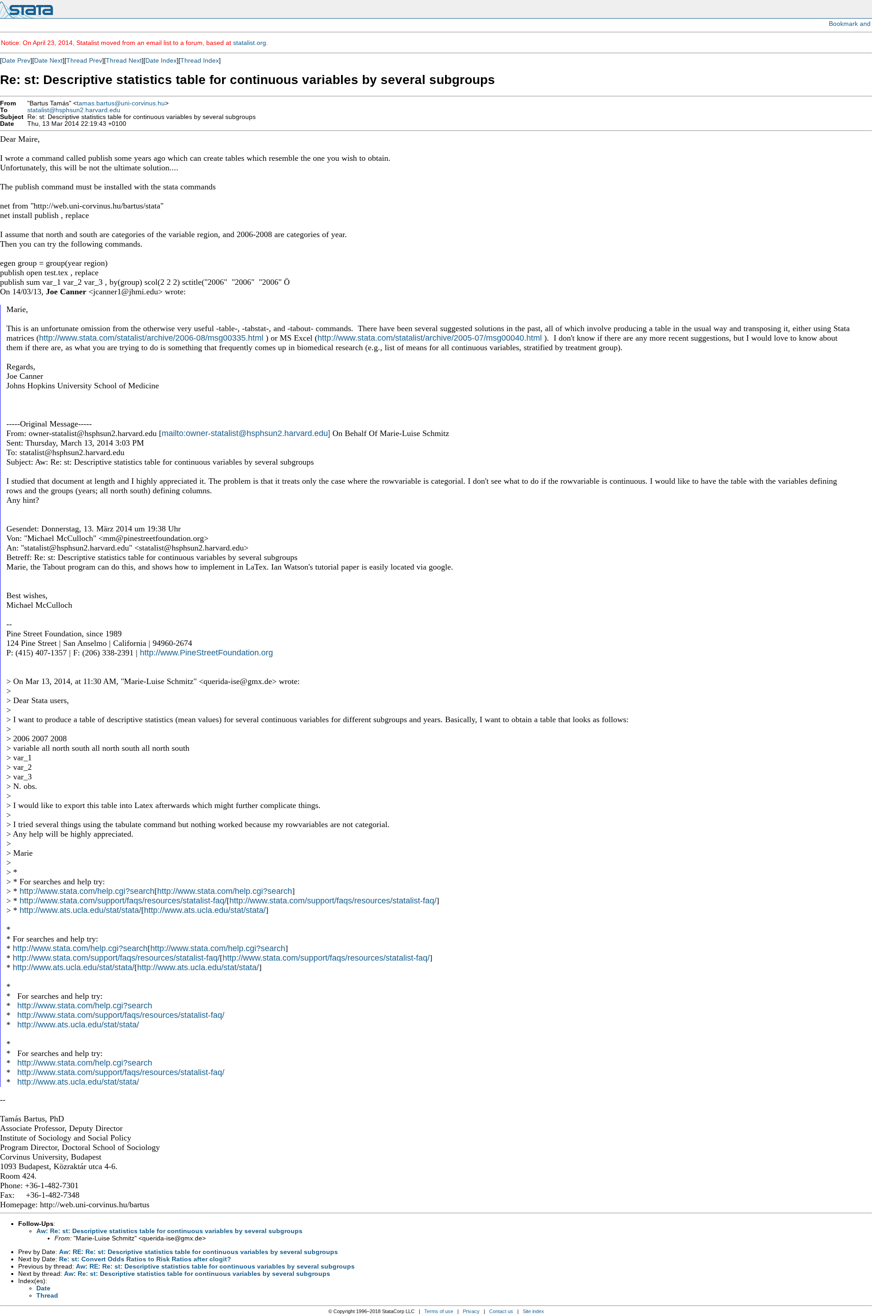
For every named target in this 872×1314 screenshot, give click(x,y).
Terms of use (438, 1311)
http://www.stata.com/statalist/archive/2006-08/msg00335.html (151, 337)
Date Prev (16, 60)
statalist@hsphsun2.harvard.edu (73, 110)
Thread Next (124, 60)
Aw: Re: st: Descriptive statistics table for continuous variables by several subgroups (169, 1231)
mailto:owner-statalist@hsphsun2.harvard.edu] (246, 433)
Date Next (48, 60)
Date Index (161, 60)
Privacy (471, 1311)
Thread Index (199, 60)
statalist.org (249, 42)
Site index (533, 1311)
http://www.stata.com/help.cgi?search (87, 891)
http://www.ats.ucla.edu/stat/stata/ (80, 910)
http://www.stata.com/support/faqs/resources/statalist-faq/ (123, 900)
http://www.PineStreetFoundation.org (206, 652)
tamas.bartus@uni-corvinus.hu (121, 103)
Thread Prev (84, 60)
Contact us (501, 1311)
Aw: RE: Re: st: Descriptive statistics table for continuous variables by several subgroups (198, 1251)
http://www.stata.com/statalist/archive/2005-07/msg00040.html (429, 337)
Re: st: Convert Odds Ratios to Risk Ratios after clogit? (145, 1259)
